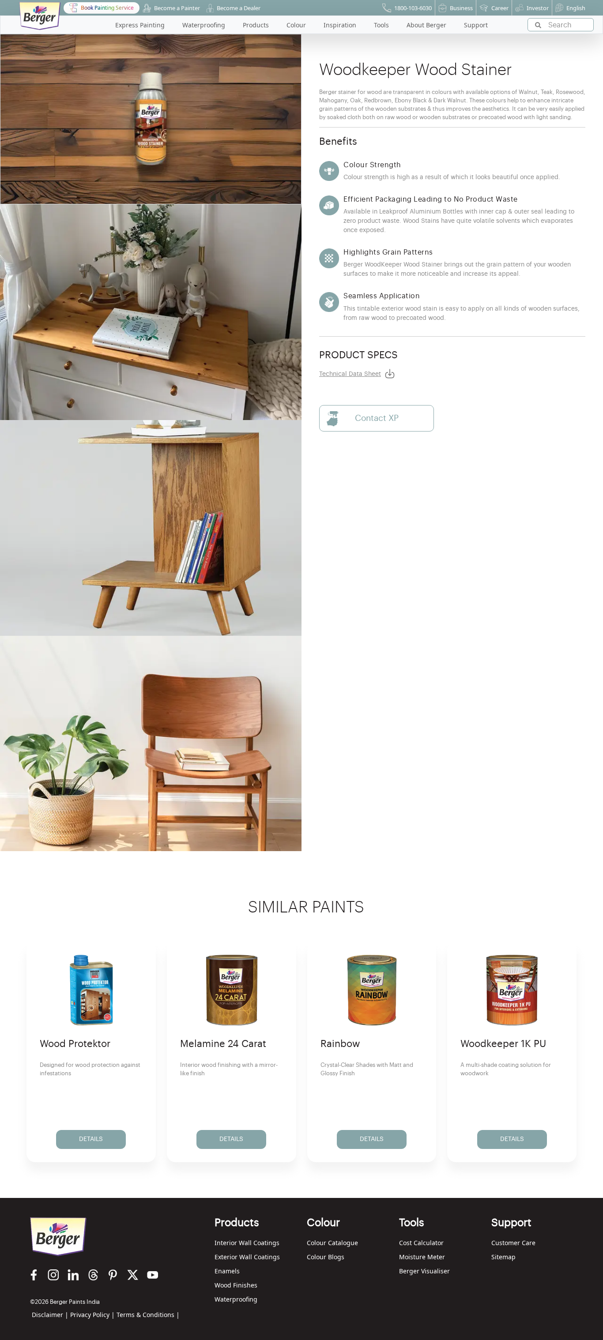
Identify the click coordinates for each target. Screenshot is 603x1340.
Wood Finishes (236, 1285)
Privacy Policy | (92, 1314)
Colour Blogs (325, 1257)
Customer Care (513, 1243)
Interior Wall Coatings (247, 1243)
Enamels (227, 1271)
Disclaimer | (50, 1314)
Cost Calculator (421, 1243)
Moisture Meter (422, 1257)
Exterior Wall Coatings (247, 1257)
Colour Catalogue (332, 1243)
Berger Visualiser (424, 1271)
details (91, 1139)
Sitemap (503, 1257)
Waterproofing (236, 1299)
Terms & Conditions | (148, 1314)
